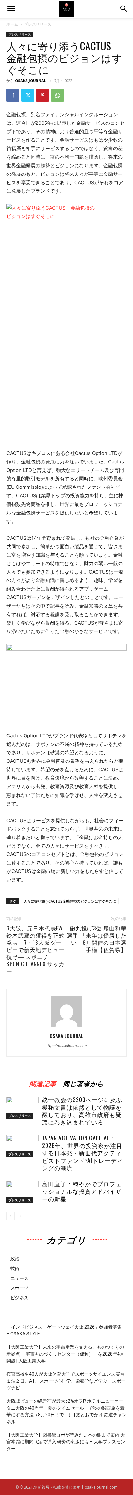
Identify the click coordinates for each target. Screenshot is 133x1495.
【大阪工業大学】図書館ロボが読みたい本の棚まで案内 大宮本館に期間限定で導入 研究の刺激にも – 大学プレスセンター (65, 1441)
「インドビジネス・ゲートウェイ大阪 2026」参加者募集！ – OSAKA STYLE (66, 1330)
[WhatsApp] (57, 95)
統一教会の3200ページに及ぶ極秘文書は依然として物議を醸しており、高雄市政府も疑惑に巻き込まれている (82, 1110)
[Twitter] (27, 95)
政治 (14, 1258)
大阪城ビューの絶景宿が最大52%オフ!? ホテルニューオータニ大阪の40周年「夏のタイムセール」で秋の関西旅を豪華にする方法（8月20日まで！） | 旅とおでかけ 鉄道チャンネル (66, 1411)
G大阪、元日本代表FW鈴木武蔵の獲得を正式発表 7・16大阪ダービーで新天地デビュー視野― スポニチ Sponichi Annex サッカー (35, 950)
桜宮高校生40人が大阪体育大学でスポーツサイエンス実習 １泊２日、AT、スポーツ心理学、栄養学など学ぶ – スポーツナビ (66, 1381)
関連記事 (42, 1082)
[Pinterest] (42, 95)
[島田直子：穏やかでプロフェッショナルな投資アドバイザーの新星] (22, 1192)
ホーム (12, 24)
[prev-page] (10, 1216)
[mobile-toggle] (11, 9)
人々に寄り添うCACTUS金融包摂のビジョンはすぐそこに (70, 901)
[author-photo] (66, 1027)
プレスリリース (37, 24)
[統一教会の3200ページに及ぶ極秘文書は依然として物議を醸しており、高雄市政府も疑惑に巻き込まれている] (22, 1108)
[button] (124, 9)
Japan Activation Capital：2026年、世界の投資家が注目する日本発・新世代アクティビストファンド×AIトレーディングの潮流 (82, 1153)
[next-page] (21, 1216)
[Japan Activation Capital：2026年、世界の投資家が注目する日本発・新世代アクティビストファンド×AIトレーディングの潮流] (22, 1146)
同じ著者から (83, 1082)
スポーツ (19, 1288)
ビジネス (19, 1297)
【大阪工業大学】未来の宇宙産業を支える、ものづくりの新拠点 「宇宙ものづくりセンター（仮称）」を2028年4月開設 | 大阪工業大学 (65, 1354)
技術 (14, 1268)
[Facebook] (12, 95)
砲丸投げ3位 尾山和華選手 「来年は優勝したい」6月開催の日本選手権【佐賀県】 (97, 939)
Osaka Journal (30, 80)
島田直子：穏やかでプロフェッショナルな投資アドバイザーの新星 (82, 1191)
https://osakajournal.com (67, 1045)
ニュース (19, 1278)
